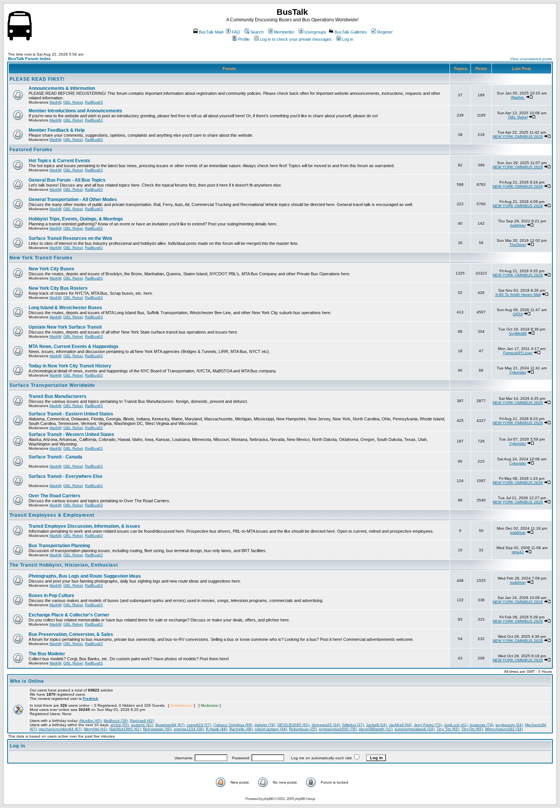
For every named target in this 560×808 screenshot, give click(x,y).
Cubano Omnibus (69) (232, 725)
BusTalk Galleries (350, 32)
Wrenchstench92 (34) (504, 729)
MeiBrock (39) (116, 721)
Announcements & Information (62, 88)
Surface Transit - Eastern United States (71, 414)
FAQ (236, 32)
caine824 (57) (199, 725)
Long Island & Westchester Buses (65, 307)
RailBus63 (94, 102)
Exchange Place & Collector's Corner (69, 615)
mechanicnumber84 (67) (60, 729)
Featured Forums (31, 149)
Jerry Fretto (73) (428, 725)
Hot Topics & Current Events (59, 160)
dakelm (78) (264, 725)
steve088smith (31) (375, 729)
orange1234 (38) (188, 729)
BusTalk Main (211, 32)
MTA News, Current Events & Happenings (73, 346)
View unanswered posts (531, 59)
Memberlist (284, 32)
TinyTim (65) (472, 729)
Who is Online (27, 681)
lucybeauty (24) (509, 725)
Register (385, 32)
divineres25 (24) (326, 725)
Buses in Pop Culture (51, 595)
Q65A (518, 314)
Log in (347, 39)
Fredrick (90, 698)
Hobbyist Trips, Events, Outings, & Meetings (76, 219)
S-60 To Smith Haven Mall (518, 294)
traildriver (518, 225)
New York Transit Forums (41, 257)
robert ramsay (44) (271, 729)
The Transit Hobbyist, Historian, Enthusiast (64, 565)
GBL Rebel (73, 102)
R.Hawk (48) (216, 729)
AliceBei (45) (90, 721)
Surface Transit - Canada (55, 457)
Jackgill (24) (376, 725)
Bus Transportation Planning (59, 545)
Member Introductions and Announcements (75, 110)
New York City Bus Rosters (58, 288)
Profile (244, 39)
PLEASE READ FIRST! (37, 79)
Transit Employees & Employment (52, 515)
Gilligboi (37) (353, 725)
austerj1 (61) (142, 725)
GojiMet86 (518, 333)
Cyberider (517, 372)
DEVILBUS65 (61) (293, 725)
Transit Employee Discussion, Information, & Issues (84, 526)
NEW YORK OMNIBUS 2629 (518, 136)
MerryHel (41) (95, 729)
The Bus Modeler (47, 653)
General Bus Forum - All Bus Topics (67, 180)
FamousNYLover (518, 353)
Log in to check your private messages (296, 39)
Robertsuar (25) (303, 729)
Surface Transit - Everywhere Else (65, 476)
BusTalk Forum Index (29, 58)
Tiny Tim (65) (448, 729)
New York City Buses (51, 268)
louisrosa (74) (481, 725)
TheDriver (517, 245)
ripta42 (518, 552)
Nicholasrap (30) (157, 729)
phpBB (268, 799)
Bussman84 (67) (169, 725)
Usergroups (315, 32)
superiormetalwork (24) (414, 729)
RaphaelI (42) (142, 721)
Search (257, 32)
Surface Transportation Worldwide (52, 385)
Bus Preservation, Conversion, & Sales (71, 634)
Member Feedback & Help (57, 130)
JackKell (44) (400, 725)
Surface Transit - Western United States (71, 434)
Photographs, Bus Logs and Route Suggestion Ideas (85, 576)
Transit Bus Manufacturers (57, 396)
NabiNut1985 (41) (125, 729)
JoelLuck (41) (455, 725)
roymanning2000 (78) (338, 729)
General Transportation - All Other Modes (73, 199)
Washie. (518, 97)
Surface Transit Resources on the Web (70, 238)
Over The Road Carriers (54, 495)
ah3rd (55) (119, 725)
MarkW (55, 102)
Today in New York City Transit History (70, 366)
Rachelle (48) (241, 729)
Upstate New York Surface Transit (65, 327)
